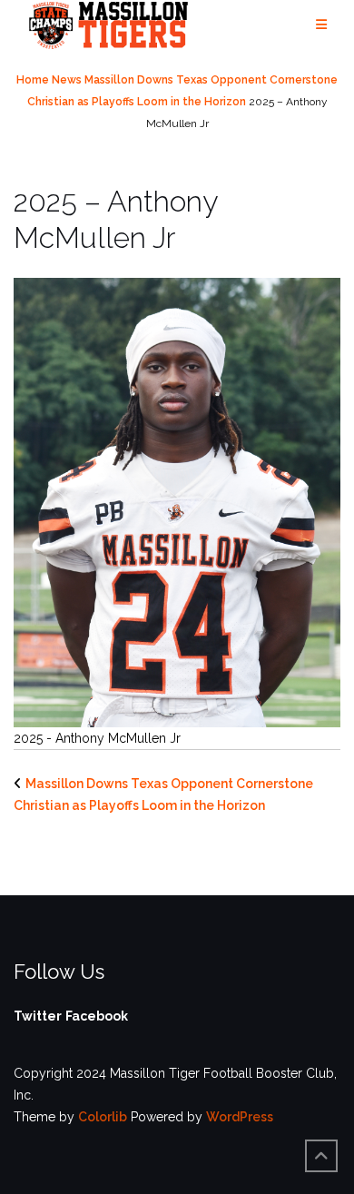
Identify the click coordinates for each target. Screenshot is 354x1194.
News (67, 80)
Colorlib (102, 1117)
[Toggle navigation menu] (321, 25)
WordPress (239, 1117)
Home (32, 80)
